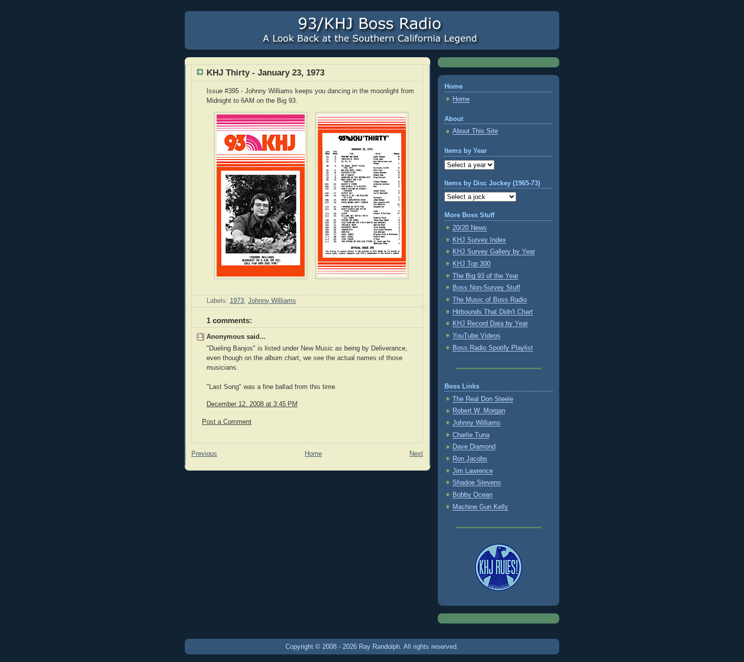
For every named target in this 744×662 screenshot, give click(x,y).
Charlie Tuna (470, 435)
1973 (237, 300)
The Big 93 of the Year (485, 276)
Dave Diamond (473, 446)
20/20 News (469, 227)
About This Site (475, 131)
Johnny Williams (272, 300)
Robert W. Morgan (478, 410)
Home (313, 453)
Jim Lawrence (472, 471)
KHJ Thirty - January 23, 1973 (265, 72)
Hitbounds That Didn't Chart (492, 312)
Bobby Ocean (472, 494)
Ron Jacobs (469, 458)
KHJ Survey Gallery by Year (493, 251)
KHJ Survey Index (479, 240)
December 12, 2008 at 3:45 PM (252, 404)
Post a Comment (227, 421)
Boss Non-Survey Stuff (486, 287)
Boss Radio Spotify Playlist (492, 348)
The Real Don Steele (482, 399)
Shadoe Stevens (476, 482)
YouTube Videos (476, 335)
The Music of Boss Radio (489, 299)
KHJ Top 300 (471, 263)
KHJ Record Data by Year (490, 323)
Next (416, 453)
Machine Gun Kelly (480, 507)
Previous (204, 453)
